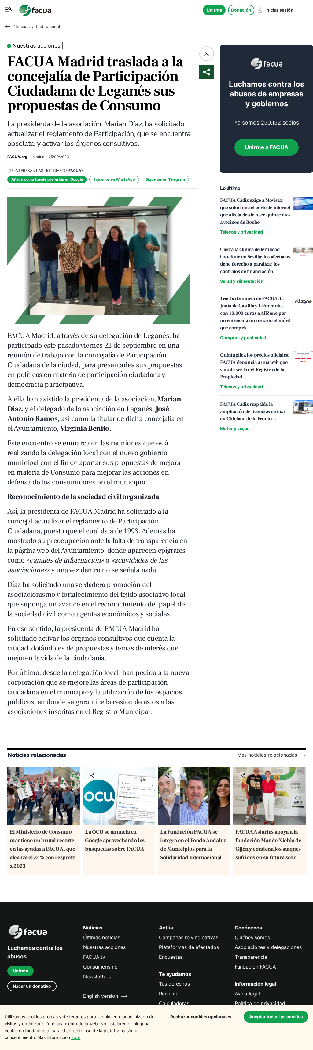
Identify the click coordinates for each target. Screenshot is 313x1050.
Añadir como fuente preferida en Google (47, 179)
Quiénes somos (252, 937)
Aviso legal (247, 994)
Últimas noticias (101, 937)
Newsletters (97, 976)
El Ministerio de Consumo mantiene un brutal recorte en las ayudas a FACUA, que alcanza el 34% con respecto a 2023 (42, 849)
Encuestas (170, 957)
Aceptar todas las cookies (276, 1016)
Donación (241, 10)
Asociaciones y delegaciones (268, 947)
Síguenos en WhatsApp (114, 179)
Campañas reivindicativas (188, 937)
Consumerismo (100, 967)
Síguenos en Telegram (165, 179)
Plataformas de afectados (189, 947)
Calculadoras (174, 1003)
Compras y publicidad (243, 337)
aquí (75, 1037)
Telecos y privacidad (241, 231)
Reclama (169, 994)
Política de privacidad (260, 1003)
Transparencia (251, 957)
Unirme (214, 10)
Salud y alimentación (241, 281)
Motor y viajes (234, 428)
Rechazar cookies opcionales (200, 1016)
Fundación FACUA (255, 967)
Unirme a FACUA (266, 147)
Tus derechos (174, 984)
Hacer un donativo (32, 986)
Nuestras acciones (104, 947)
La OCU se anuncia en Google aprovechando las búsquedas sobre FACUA (115, 840)
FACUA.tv (94, 957)
